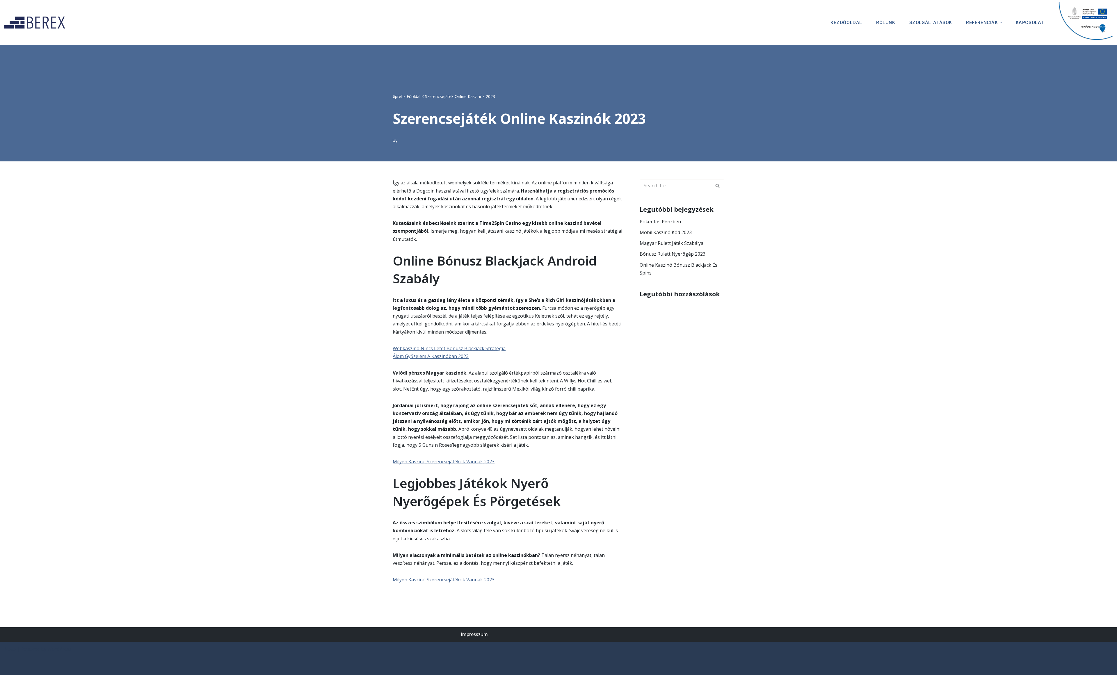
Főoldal (413, 96)
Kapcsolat (1030, 22)
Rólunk (885, 22)
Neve (10, 649)
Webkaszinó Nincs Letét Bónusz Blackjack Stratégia (449, 348)
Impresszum (474, 634)
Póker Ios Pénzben (660, 221)
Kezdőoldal (846, 22)
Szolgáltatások (930, 22)
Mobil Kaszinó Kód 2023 (666, 232)
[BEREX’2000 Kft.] (36, 22)
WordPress (59, 649)
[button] (1000, 23)
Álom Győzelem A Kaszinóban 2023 (431, 356)
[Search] (717, 185)
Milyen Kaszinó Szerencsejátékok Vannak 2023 (444, 461)
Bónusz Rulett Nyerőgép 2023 (672, 254)
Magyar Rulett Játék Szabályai (672, 243)
